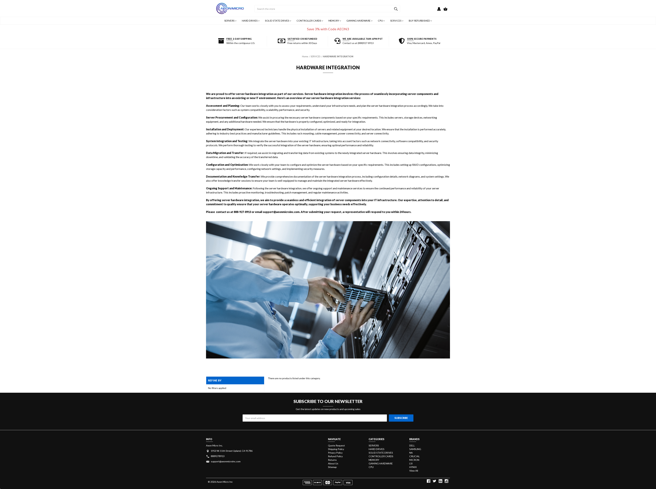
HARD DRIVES (250, 20)
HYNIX (413, 467)
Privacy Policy (335, 452)
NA (411, 452)
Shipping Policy (336, 449)
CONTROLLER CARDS (309, 20)
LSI (411, 463)
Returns (332, 459)
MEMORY (334, 20)
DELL (412, 445)
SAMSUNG (415, 449)
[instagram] (446, 481)
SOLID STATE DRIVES (277, 20)
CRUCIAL (414, 456)
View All (413, 470)
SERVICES (396, 20)
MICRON (414, 459)
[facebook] (428, 481)
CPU (380, 20)
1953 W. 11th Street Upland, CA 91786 (231, 450)
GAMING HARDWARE (358, 20)
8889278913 (217, 456)
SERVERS (229, 20)
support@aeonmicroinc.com (226, 461)
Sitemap (332, 467)
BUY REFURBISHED (419, 20)
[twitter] (434, 481)
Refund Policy (335, 456)
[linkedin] (440, 481)
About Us (333, 463)
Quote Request (336, 445)
